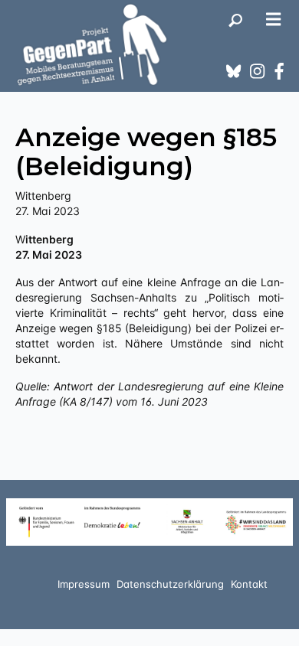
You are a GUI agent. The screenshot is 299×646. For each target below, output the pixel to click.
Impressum (84, 584)
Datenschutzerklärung (170, 584)
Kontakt (249, 584)
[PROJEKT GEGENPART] (92, 44)
